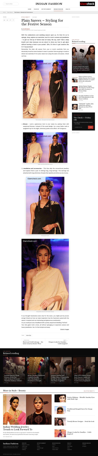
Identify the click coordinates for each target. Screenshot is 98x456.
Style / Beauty (10, 12)
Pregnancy (69, 449)
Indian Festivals (32, 373)
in (4, 20)
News (75, 373)
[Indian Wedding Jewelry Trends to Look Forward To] (27, 409)
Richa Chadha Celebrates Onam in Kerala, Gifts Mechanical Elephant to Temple (36, 378)
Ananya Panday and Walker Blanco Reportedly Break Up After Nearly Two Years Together (60, 378)
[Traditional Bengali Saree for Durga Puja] (60, 410)
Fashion (36, 9)
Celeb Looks (24, 446)
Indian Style (28, 335)
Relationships (55, 373)
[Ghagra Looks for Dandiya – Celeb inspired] (60, 433)
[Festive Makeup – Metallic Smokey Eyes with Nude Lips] (60, 398)
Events (38, 446)
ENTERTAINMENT (46, 9)
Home (29, 9)
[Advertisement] (83, 27)
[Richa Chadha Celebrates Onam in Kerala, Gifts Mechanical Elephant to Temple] (37, 370)
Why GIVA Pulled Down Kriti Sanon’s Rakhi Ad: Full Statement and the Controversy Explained (82, 378)
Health (68, 9)
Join (90, 127)
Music (38, 449)
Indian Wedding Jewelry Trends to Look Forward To (17, 428)
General (69, 444)
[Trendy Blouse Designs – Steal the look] (60, 422)
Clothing (23, 449)
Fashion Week (55, 449)
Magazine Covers (25, 444)
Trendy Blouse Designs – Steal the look (80, 421)
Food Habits (69, 446)
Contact (84, 444)
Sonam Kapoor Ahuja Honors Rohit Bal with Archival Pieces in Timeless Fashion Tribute (13, 378)
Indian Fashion (49, 4)
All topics (84, 446)
